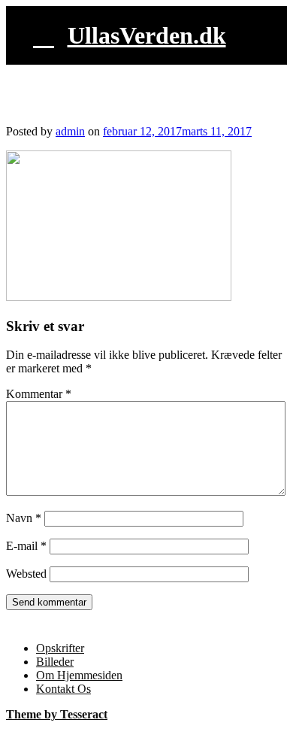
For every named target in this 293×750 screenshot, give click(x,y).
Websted (26, 573)
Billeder (55, 661)
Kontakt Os (63, 688)
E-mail (26, 545)
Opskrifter (60, 648)
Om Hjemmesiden (79, 675)
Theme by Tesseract (56, 714)
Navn (23, 518)
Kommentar (38, 393)
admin (70, 131)
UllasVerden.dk (147, 35)
